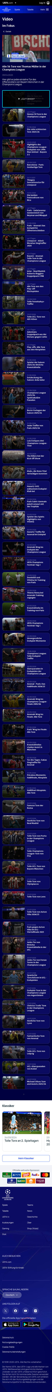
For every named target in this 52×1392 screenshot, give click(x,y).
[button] (44, 9)
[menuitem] (18, 9)
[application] (26, 48)
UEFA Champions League (6, 9)
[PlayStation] (16, 1174)
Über (29, 1222)
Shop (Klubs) (33, 1228)
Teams (30, 1205)
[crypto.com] (11, 1181)
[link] (17, 9)
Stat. (4, 1234)
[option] (26, 99)
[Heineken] (6, 1174)
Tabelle (5, 1210)
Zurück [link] (8, 31)
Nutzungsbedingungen (12, 1342)
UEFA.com (6, 1262)
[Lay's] (26, 1174)
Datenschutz (8, 1337)
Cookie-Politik (8, 1347)
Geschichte (32, 1216)
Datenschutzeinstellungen (14, 1351)
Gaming (5, 1228)
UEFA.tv (5, 1216)
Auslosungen (8, 1222)
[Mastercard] (45, 1174)
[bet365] (21, 1181)
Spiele (5, 1205)
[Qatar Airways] (40, 1181)
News (29, 1210)
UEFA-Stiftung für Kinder (13, 1267)
